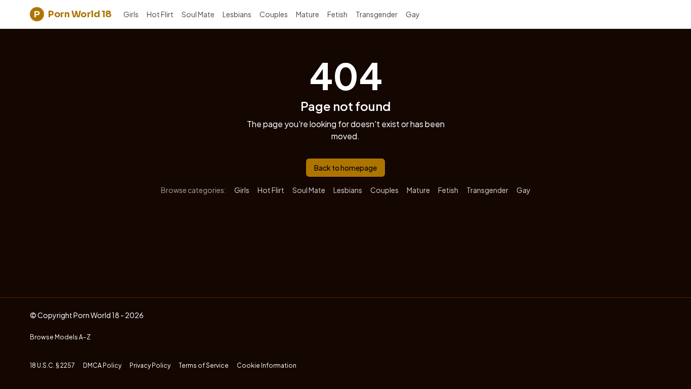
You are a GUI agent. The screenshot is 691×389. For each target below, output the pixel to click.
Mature (307, 14)
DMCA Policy (102, 365)
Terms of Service (204, 365)
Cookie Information (266, 365)
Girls (131, 14)
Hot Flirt (160, 14)
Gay (413, 14)
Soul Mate (198, 14)
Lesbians (237, 14)
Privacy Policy (149, 365)
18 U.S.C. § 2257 (52, 365)
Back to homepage (345, 167)
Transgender (377, 14)
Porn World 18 (72, 14)
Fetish (337, 14)
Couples (274, 14)
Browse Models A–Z (60, 337)
